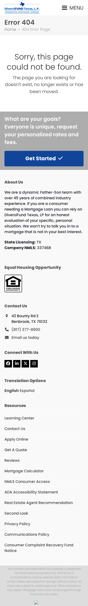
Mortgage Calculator (24, 471)
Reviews (12, 460)
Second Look (16, 513)
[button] (73, 8)
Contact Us (14, 428)
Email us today (25, 337)
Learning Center (19, 418)
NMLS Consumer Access (27, 481)
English (11, 390)
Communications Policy (26, 534)
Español (27, 390)
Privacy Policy (17, 524)
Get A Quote (15, 450)
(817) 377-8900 (25, 329)
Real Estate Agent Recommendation (38, 502)
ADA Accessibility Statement (31, 492)
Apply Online (16, 439)
